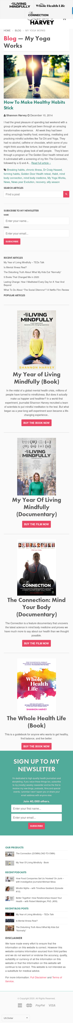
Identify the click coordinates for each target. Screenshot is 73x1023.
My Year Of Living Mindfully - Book (32, 862)
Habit (55, 173)
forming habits (12, 173)
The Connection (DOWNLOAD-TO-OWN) (35, 853)
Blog (18, 30)
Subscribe (12, 241)
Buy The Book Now (36, 746)
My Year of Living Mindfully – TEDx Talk (24, 262)
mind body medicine (35, 178)
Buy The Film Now (36, 524)
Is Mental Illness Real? (15, 267)
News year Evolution (22, 182)
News (7, 182)
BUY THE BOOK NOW (36, 423)
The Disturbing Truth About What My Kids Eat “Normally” (32, 272)
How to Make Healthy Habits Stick (34, 105)
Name (6, 215)
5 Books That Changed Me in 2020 (21, 277)
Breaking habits (16, 169)
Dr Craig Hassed (52, 169)
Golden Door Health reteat (36, 173)
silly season (53, 182)
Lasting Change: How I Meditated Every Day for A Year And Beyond (34, 283)
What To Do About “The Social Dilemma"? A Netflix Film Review (36, 289)
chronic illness (34, 169)
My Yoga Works (56, 178)
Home (7, 30)
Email (6, 227)
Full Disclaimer (38, 977)
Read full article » (41, 163)
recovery (40, 182)
